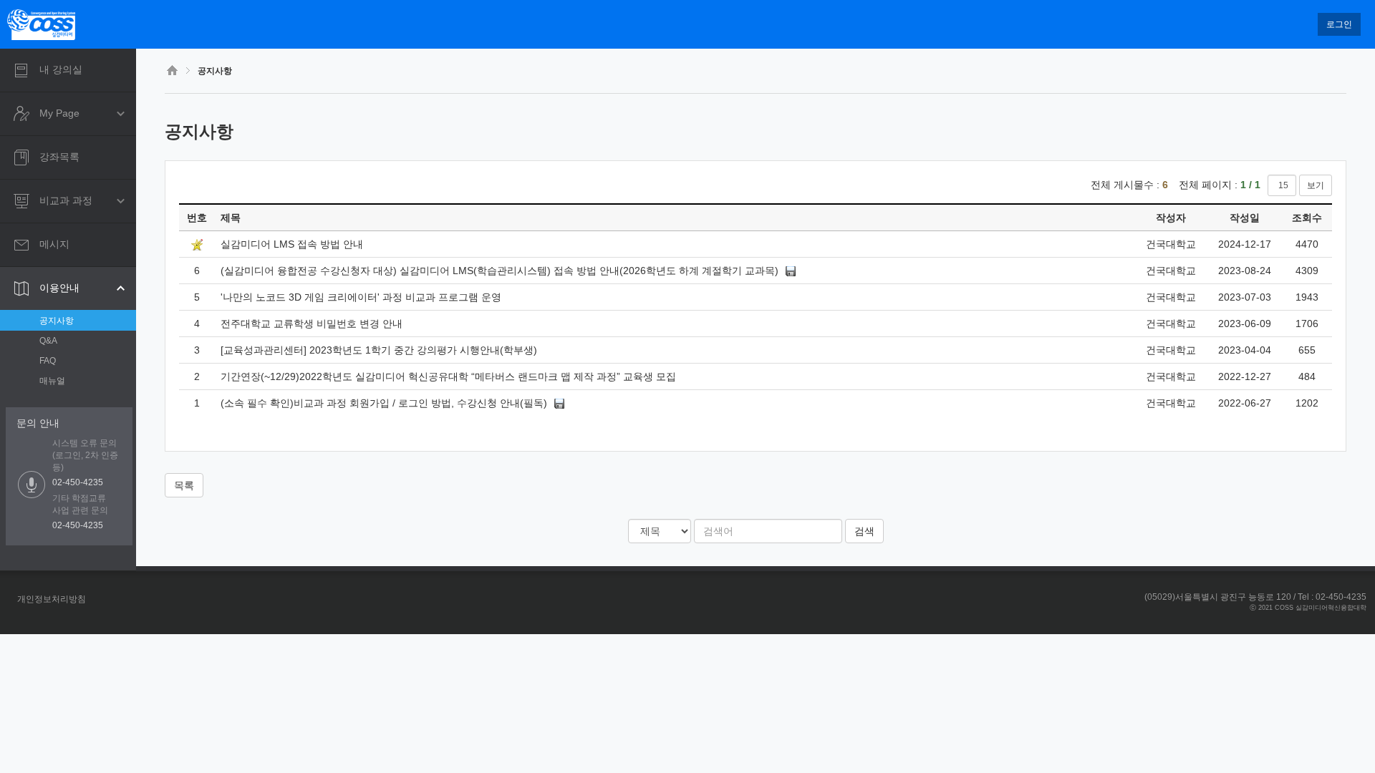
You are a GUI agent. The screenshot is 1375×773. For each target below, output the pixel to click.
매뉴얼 (52, 381)
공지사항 (56, 321)
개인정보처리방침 (51, 599)
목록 (184, 485)
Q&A (48, 341)
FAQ (47, 361)
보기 (1315, 185)
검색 (864, 531)
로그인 (1339, 24)
